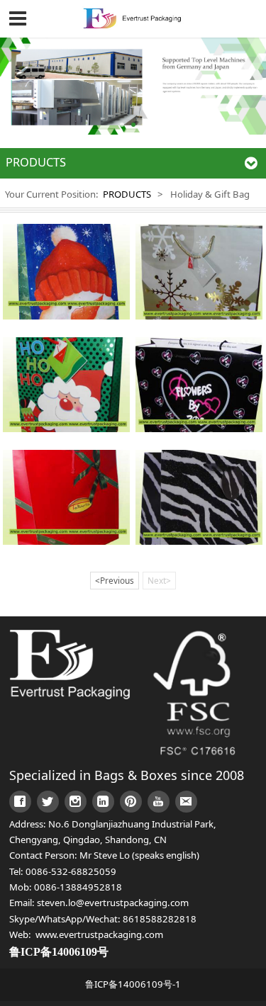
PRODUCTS (127, 194)
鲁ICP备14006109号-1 (133, 984)
